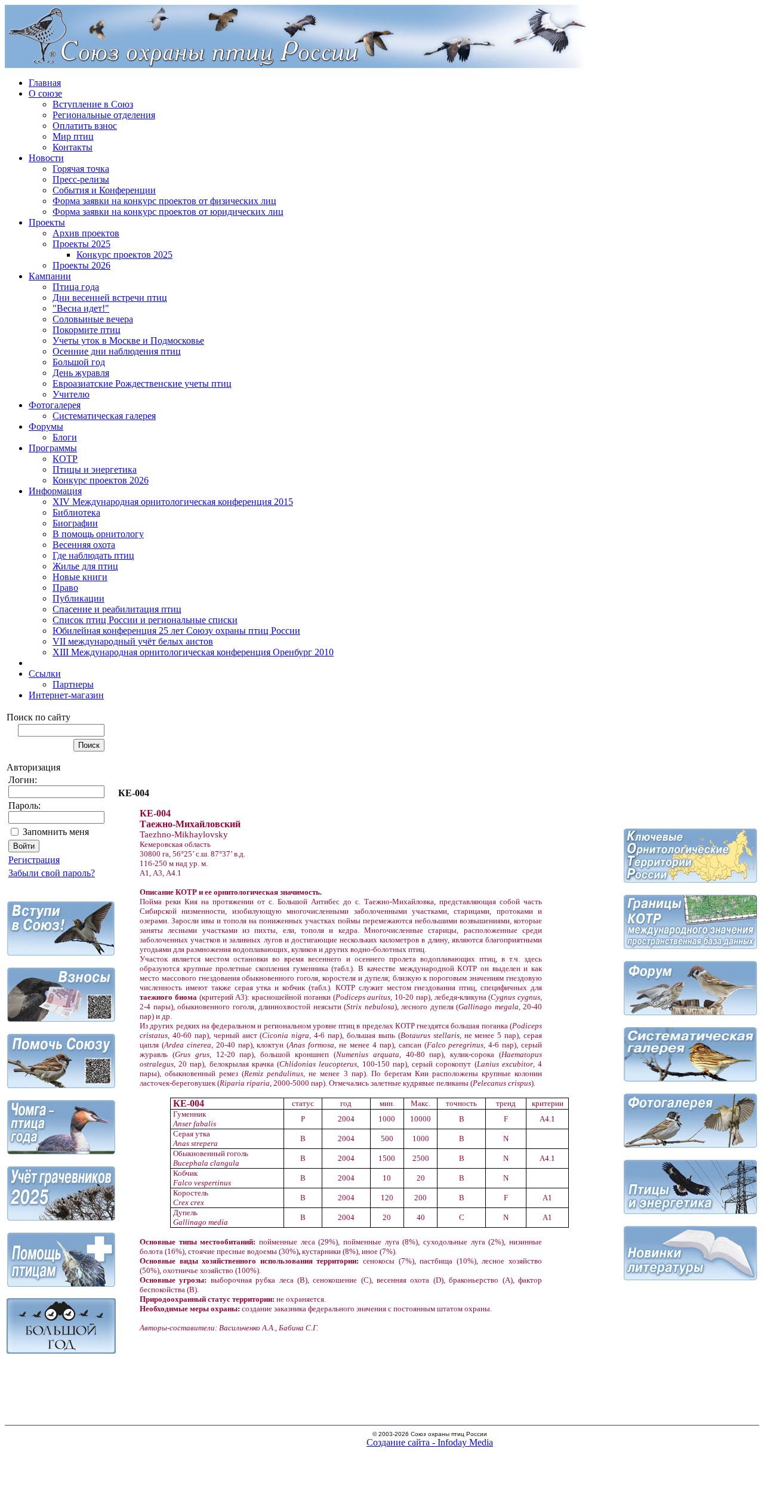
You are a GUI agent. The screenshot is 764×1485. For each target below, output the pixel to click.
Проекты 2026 (81, 265)
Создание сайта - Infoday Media (429, 1442)
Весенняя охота (84, 545)
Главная (45, 83)
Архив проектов (86, 233)
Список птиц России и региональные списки (145, 620)
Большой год (79, 362)
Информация (55, 491)
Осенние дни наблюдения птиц (117, 351)
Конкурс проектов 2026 (101, 480)
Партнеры (73, 684)
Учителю (71, 394)
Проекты (47, 222)
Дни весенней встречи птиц (110, 297)
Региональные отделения (104, 115)
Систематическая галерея (104, 416)
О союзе (45, 93)
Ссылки (45, 673)
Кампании (50, 276)
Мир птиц (73, 136)
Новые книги (80, 577)
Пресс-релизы (81, 179)
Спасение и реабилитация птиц (117, 609)
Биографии (75, 523)
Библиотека (76, 512)
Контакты (73, 147)
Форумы (46, 426)
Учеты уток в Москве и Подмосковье (128, 340)
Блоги (65, 437)
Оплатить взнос (85, 126)
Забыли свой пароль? (51, 873)
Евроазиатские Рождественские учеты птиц (142, 383)
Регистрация (34, 860)
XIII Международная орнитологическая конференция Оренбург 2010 (193, 652)
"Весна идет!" (81, 308)
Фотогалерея (55, 405)
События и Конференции (104, 190)
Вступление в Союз (93, 104)
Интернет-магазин (66, 695)
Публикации (78, 598)
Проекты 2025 (81, 244)
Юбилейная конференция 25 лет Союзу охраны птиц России (176, 631)
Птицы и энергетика (95, 469)
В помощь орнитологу (98, 534)
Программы (53, 448)
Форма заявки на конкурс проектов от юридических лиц (168, 212)
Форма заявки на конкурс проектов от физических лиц (164, 201)
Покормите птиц (87, 330)
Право (65, 588)
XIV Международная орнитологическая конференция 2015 (173, 502)
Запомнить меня (56, 832)
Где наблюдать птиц (93, 555)
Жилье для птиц (85, 566)
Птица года (76, 287)
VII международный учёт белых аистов (133, 641)
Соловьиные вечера (93, 319)
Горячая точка (81, 169)
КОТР (65, 459)
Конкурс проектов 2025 (124, 254)
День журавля (81, 373)
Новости (46, 158)
